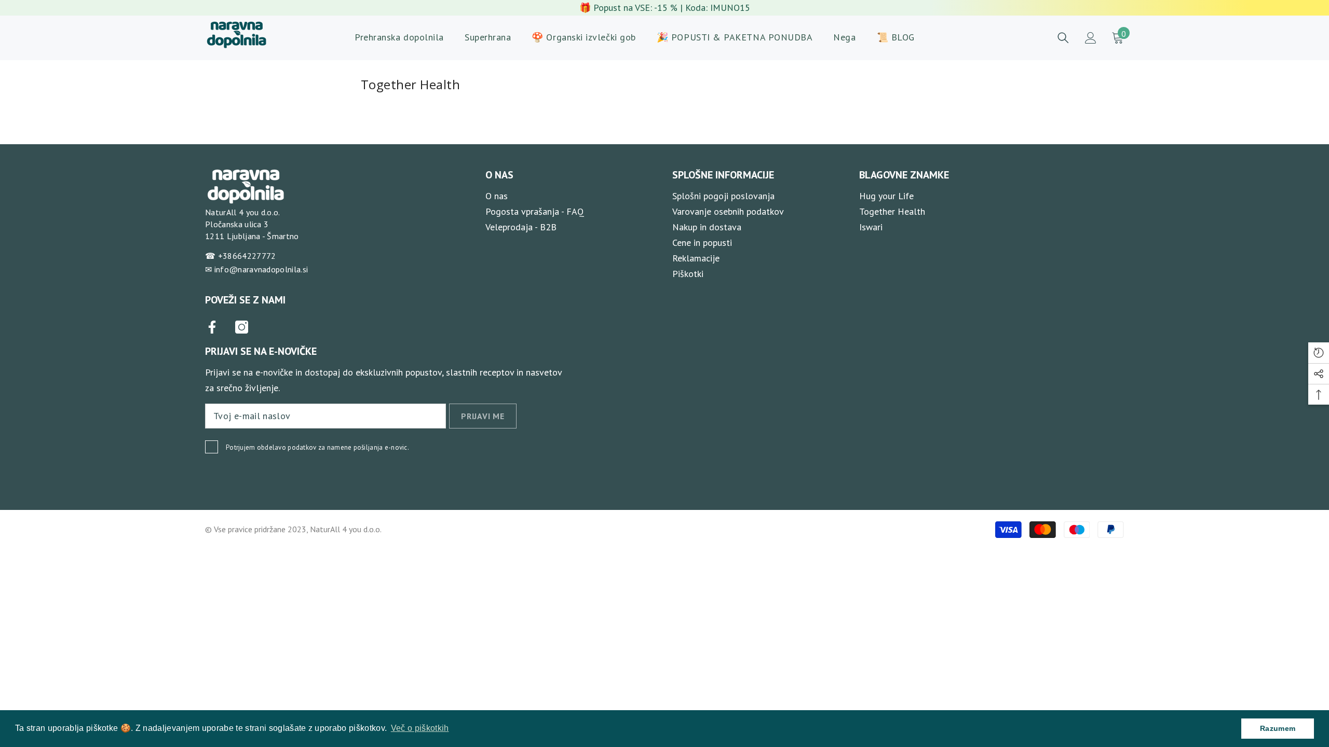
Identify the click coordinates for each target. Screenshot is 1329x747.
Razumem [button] (1277, 728)
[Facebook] (212, 327)
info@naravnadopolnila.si (261, 269)
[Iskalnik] (1063, 38)
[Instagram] (241, 327)
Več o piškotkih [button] (420, 728)
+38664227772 (247, 256)
